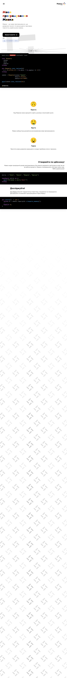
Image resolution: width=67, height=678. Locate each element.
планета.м (12, 55)
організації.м (19, 55)
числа (25, 55)
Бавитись (5, 85)
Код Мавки (13, 192)
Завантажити (10, 35)
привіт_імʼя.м (5, 55)
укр (4, 41)
